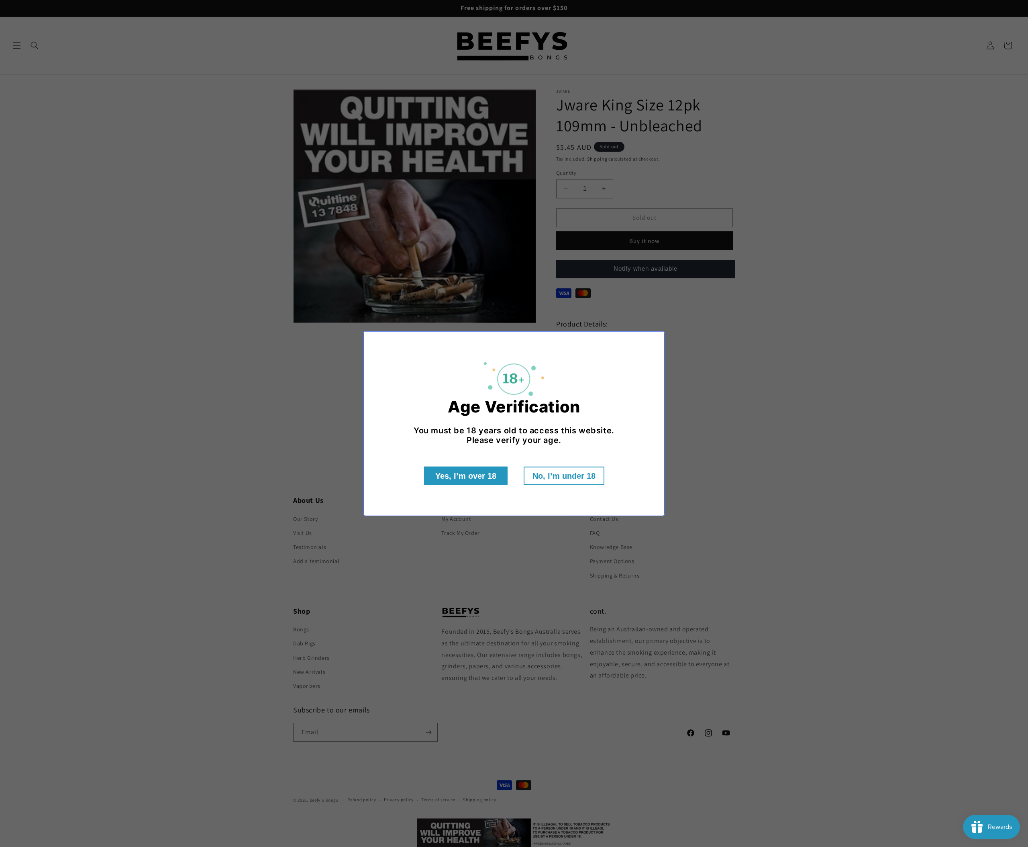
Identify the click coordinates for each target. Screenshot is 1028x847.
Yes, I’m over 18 (465, 475)
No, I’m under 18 (564, 475)
